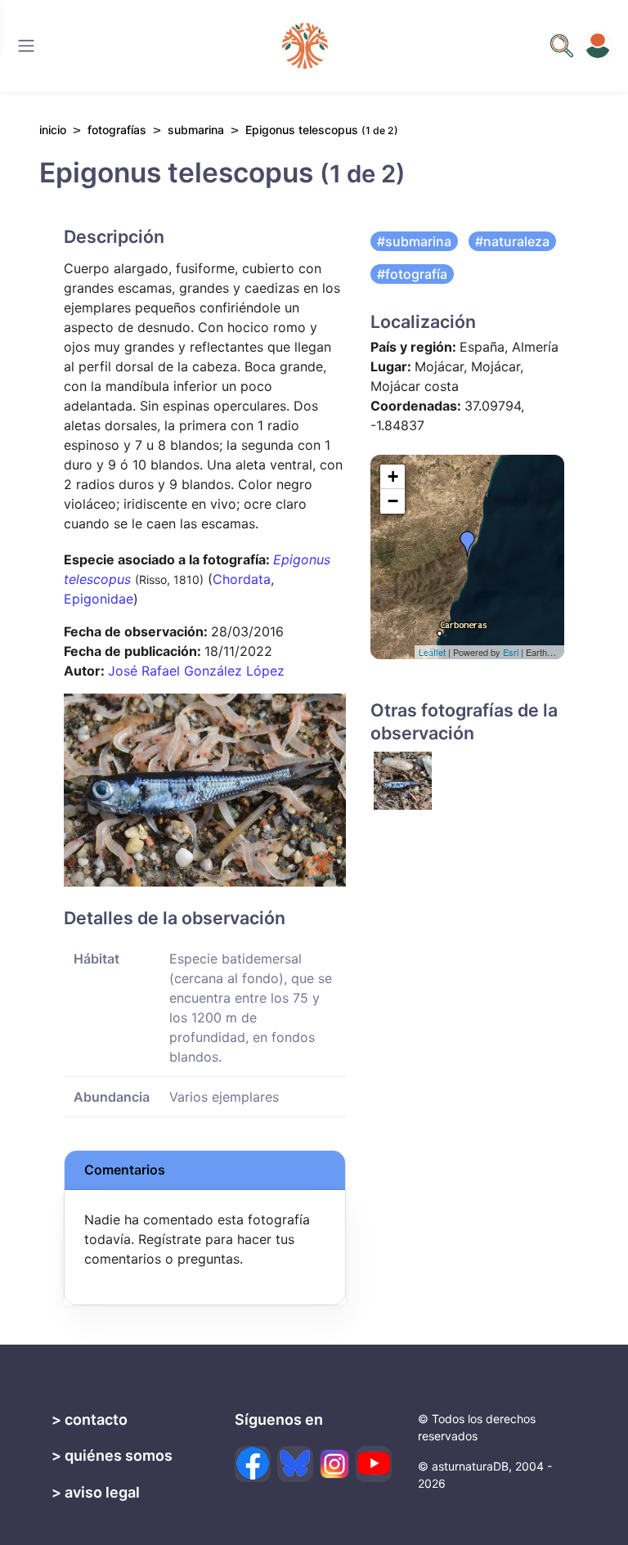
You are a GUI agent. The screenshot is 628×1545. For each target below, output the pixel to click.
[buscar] (562, 46)
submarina (196, 130)
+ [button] (393, 476)
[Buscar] (26, 45)
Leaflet (432, 651)
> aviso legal (96, 1492)
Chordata (242, 579)
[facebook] (253, 1464)
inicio (52, 130)
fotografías (116, 130)
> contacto (90, 1419)
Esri (510, 651)
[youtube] (374, 1464)
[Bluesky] (295, 1464)
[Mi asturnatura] (598, 46)
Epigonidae (98, 599)
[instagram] (334, 1464)
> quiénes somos (112, 1455)
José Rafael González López (196, 670)
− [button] (393, 501)
